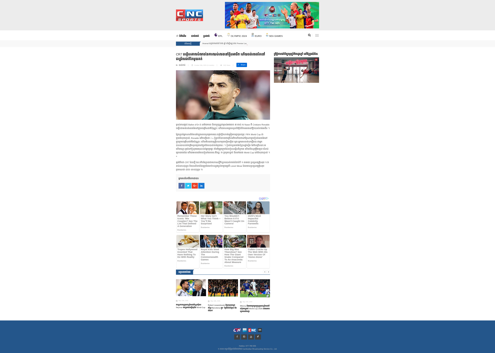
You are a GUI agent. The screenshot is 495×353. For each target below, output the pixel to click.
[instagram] (244, 337)
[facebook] (237, 337)
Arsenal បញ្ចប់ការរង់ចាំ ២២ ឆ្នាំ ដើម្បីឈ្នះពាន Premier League (226, 43)
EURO (258, 36)
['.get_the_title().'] (201, 287)
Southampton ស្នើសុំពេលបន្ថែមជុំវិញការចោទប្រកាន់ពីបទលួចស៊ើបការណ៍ (263, 309)
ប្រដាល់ (206, 36)
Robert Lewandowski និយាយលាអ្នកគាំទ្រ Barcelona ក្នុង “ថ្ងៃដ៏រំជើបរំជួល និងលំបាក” (200, 308)
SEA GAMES (275, 36)
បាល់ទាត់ (195, 36)
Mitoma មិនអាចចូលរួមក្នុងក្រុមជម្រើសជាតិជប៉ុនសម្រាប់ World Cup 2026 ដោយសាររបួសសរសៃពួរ (233, 308)
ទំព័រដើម (182, 36)
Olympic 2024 (238, 36)
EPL (220, 36)
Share (243, 65)
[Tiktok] (258, 337)
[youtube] (251, 337)
